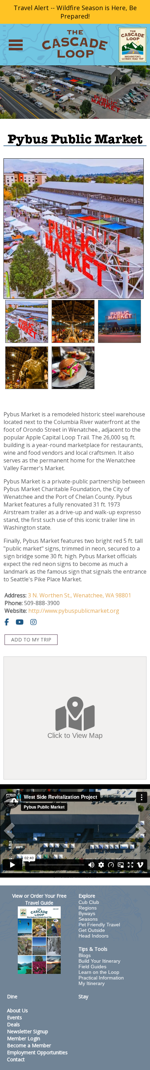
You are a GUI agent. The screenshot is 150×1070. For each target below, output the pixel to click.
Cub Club (88, 902)
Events (14, 1017)
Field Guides (92, 966)
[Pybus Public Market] (26, 321)
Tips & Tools (92, 949)
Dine (12, 996)
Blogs (84, 955)
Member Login (23, 1038)
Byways (86, 913)
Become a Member (29, 1045)
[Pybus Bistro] (73, 367)
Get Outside (91, 930)
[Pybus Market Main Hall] (26, 367)
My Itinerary (91, 983)
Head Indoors (93, 936)
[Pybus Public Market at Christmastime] (73, 321)
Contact (16, 1059)
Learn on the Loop (98, 972)
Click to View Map (75, 735)
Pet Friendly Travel (99, 924)
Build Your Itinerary (99, 961)
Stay (83, 996)
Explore (86, 895)
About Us (17, 1010)
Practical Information (101, 978)
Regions (87, 908)
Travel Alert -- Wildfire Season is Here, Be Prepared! (75, 11)
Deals (13, 1024)
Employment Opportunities (37, 1052)
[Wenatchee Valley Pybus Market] (119, 321)
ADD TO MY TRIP (31, 639)
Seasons (88, 919)
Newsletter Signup (27, 1031)
